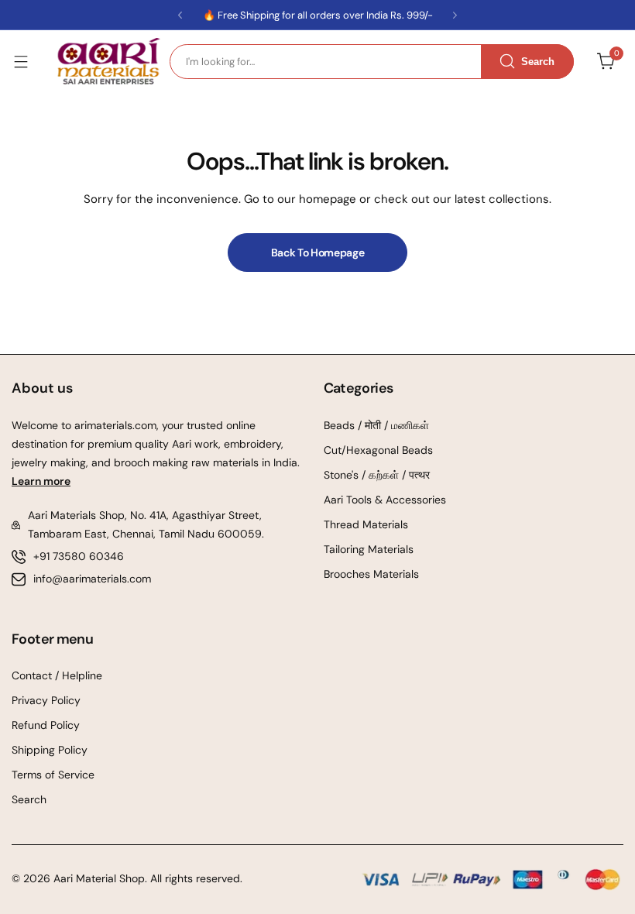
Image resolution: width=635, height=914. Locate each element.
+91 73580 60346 (78, 556)
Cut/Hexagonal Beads (378, 450)
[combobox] (372, 61)
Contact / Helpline (57, 675)
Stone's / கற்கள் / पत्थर (377, 475)
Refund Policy (46, 725)
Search (29, 799)
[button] (180, 15)
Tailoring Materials (369, 549)
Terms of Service (53, 775)
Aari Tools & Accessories (385, 500)
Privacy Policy (46, 700)
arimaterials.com (113, 425)
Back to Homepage (318, 252)
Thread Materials (366, 524)
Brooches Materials (371, 574)
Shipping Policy (50, 750)
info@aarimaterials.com (92, 579)
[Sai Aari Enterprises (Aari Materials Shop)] (107, 61)
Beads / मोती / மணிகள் (376, 425)
